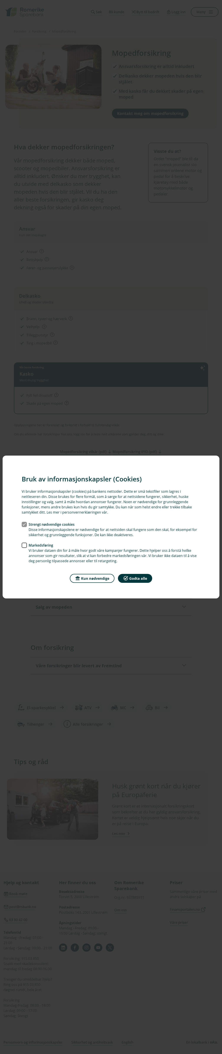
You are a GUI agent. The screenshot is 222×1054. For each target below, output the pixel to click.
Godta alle (138, 578)
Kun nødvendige (95, 578)
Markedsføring (41, 545)
